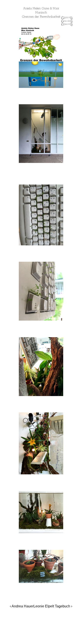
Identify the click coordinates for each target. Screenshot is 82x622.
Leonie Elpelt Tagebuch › (52, 606)
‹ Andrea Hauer (21, 606)
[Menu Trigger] (67, 22)
